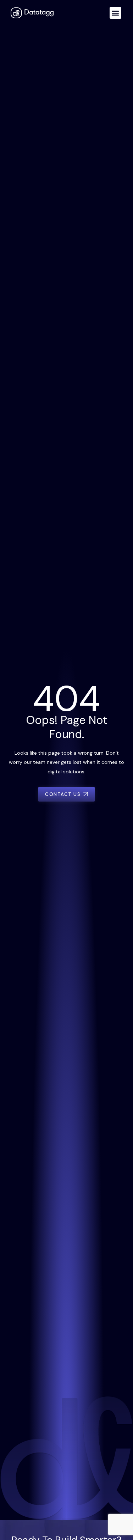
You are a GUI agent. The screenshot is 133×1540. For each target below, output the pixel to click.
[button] (115, 13)
